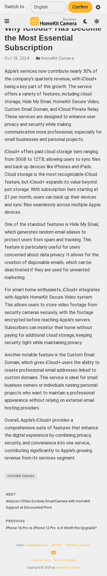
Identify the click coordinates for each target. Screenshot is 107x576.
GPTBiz (56, 545)
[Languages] (96, 21)
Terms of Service (64, 560)
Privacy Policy (41, 560)
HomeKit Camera (57, 58)
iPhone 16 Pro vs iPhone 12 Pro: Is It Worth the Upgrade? (51, 528)
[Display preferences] (85, 21)
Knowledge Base (36, 545)
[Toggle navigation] (7, 21)
